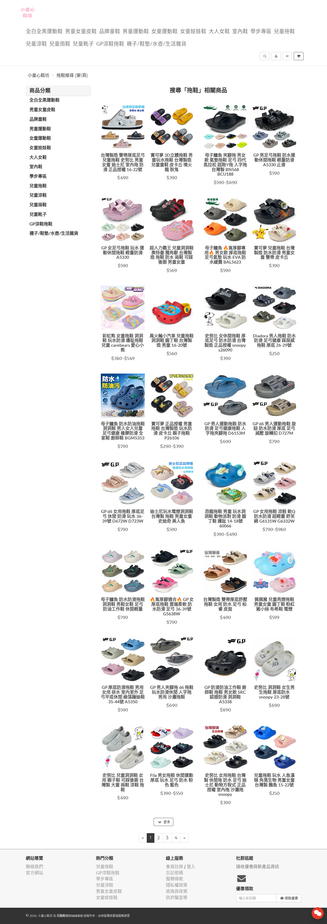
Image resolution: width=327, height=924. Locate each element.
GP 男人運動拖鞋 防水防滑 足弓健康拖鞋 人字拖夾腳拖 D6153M (225, 429)
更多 (166, 822)
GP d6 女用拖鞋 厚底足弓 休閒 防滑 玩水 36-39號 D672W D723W (122, 517)
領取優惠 (291, 898)
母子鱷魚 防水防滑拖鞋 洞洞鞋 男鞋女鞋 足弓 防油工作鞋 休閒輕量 (123, 605)
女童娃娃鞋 (193, 31)
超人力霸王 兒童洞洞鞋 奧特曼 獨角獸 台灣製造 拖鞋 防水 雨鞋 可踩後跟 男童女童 (172, 255)
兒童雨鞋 (59, 43)
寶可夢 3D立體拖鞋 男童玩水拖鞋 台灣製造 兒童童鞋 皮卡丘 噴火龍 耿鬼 (172, 162)
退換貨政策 (176, 891)
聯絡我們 (34, 866)
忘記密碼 (174, 873)
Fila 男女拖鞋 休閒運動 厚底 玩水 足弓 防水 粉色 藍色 (171, 780)
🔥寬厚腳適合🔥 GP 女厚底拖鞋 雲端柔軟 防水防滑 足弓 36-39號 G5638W (172, 607)
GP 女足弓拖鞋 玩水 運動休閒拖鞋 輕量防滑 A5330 (122, 253)
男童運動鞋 (136, 31)
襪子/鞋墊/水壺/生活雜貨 (156, 43)
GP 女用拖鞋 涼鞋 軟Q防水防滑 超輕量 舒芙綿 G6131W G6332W (274, 517)
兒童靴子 (83, 43)
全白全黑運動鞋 (44, 31)
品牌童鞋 (109, 31)
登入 (191, 866)
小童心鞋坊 (38, 75)
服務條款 (174, 879)
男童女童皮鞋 (81, 31)
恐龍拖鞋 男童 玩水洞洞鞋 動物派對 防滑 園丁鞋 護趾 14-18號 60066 (225, 519)
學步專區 (260, 31)
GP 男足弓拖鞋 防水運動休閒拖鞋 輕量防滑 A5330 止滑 (274, 160)
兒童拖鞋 (284, 31)
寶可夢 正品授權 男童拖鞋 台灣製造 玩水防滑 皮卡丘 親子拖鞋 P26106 (171, 431)
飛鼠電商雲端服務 (112, 916)
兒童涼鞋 (36, 43)
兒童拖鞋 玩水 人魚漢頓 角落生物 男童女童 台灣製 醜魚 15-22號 (274, 780)
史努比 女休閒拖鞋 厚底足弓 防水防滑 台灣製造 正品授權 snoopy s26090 (225, 343)
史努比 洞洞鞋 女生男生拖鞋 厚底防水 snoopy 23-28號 (274, 692)
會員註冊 (174, 866)
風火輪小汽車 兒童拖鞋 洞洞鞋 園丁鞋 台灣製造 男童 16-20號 (172, 341)
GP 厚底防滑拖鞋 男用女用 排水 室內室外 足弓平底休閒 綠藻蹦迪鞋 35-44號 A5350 (123, 695)
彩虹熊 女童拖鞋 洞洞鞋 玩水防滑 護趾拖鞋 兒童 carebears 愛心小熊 (122, 343)
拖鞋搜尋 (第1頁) (72, 75)
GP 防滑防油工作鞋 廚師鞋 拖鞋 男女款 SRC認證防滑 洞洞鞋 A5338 (225, 695)
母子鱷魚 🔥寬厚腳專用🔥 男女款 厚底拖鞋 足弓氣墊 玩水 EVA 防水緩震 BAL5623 (225, 255)
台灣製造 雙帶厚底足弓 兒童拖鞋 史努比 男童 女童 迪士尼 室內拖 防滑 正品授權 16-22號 (123, 162)
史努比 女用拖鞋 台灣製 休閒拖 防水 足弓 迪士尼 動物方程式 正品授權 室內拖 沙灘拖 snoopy (225, 785)
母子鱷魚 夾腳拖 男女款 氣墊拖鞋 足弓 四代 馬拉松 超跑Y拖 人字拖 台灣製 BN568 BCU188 (225, 165)
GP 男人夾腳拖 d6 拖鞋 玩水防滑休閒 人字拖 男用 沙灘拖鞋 (171, 692)
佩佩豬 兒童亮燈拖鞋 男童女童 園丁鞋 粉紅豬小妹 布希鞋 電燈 (274, 605)
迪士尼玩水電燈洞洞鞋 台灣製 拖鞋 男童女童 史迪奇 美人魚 (171, 517)
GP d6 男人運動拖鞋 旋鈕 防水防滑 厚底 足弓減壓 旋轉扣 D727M (274, 429)
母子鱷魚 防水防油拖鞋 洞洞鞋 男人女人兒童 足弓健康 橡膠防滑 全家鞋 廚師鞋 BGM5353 (123, 431)
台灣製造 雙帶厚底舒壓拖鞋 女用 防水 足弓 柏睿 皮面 (225, 605)
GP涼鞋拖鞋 (110, 43)
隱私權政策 (176, 885)
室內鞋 (240, 31)
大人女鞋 (219, 31)
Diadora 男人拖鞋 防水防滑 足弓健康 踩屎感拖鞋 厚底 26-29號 (274, 341)
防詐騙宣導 (176, 897)
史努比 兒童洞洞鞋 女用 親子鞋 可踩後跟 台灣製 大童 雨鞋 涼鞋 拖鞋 (122, 783)
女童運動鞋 (164, 31)
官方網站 (34, 873)
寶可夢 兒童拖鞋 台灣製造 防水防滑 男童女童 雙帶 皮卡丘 (274, 253)
